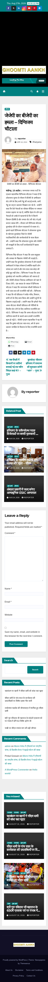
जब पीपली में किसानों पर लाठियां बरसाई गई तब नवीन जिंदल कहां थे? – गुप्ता (14, 367)
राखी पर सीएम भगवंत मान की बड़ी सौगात (20, 728)
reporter (22, 138)
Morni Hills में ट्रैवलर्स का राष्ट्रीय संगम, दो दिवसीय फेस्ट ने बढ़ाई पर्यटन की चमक (23, 760)
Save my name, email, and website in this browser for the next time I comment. (23, 634)
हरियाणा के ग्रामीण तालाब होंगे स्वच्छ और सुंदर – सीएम (22, 461)
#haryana (37, 142)
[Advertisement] (24, 40)
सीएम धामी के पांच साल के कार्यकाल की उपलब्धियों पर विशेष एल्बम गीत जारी (24, 849)
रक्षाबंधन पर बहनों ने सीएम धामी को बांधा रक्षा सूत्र (24, 691)
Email (8, 602)
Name (8, 589)
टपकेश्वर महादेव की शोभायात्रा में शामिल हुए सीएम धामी (24, 878)
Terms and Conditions (34, 970)
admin (8, 746)
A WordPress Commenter (17, 770)
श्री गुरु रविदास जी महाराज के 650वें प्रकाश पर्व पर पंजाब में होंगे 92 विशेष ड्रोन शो (22, 910)
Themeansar (25, 963)
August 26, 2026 (17, 824)
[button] (32, 91)
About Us (9, 970)
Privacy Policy (18, 976)
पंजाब (8, 903)
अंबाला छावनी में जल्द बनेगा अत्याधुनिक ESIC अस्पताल (21, 491)
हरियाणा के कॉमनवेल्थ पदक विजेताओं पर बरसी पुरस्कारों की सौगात (23, 433)
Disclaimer (19, 970)
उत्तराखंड (9, 812)
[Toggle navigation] (43, 91)
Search (8, 660)
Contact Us (31, 976)
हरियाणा (7, 109)
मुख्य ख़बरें (10, 427)
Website (8, 615)
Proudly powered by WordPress (15, 960)
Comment (10, 533)
